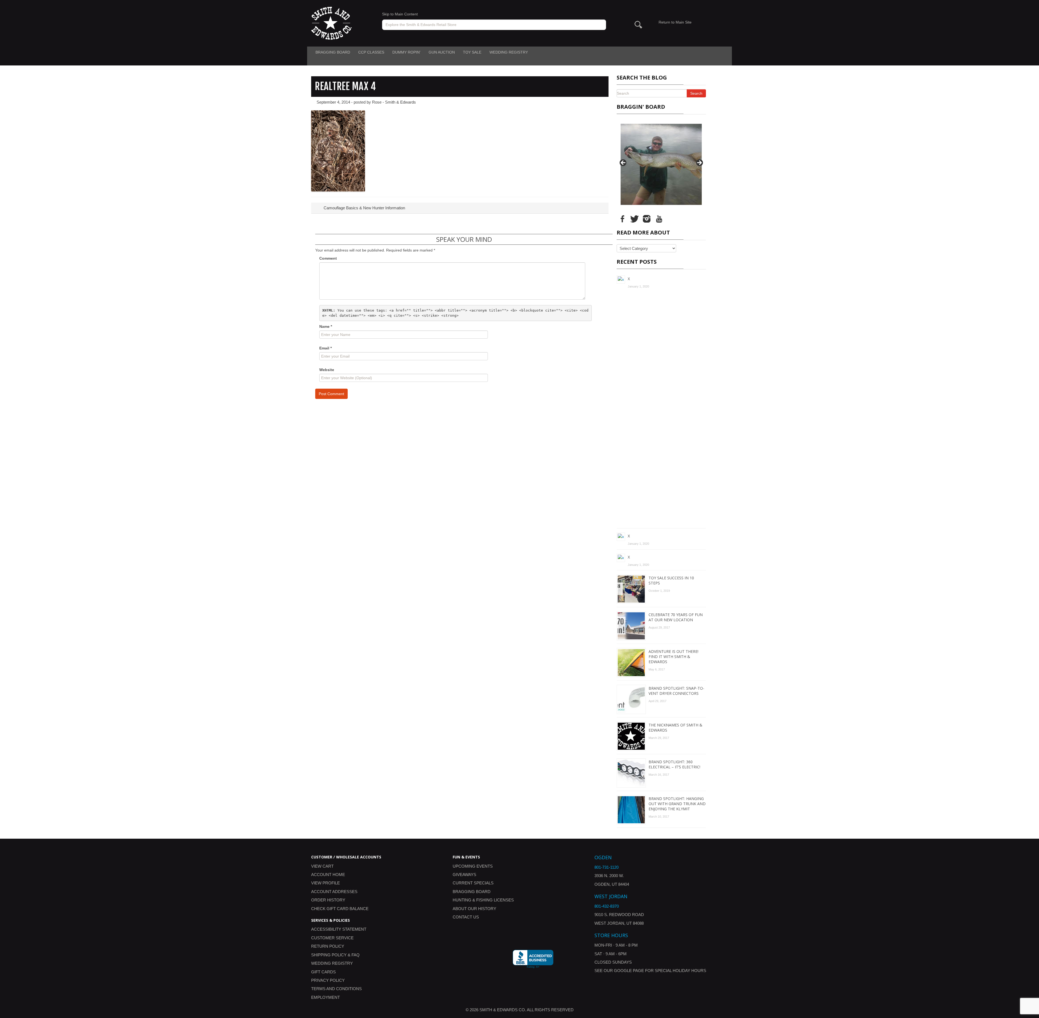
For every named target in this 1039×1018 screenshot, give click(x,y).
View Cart (322, 866)
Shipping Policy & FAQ (335, 955)
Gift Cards (323, 972)
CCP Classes (371, 52)
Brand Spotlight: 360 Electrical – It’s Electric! (674, 764)
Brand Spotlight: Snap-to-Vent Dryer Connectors (676, 691)
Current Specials (473, 883)
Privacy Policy (328, 980)
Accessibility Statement (338, 929)
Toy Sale (472, 52)
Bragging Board (332, 52)
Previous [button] (623, 163)
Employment (325, 997)
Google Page (629, 970)
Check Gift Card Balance (340, 908)
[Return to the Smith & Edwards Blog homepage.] (331, 23)
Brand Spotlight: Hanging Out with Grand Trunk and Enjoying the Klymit (677, 803)
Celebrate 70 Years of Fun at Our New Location (676, 617)
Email (325, 348)
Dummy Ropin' (406, 52)
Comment (328, 258)
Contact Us (466, 917)
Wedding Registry (508, 52)
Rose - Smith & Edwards (394, 102)
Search (696, 93)
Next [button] (699, 163)
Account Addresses (334, 891)
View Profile (325, 883)
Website (326, 370)
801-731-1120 (606, 867)
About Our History (474, 908)
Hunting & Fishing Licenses (483, 900)
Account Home (328, 874)
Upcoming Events (473, 866)
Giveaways (464, 874)
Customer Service (332, 938)
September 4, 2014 (333, 102)
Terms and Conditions (336, 988)
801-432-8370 (606, 906)
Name (325, 326)
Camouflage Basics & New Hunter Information (364, 208)
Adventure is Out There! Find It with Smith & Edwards (673, 656)
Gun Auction (442, 52)
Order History (328, 900)
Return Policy (327, 946)
